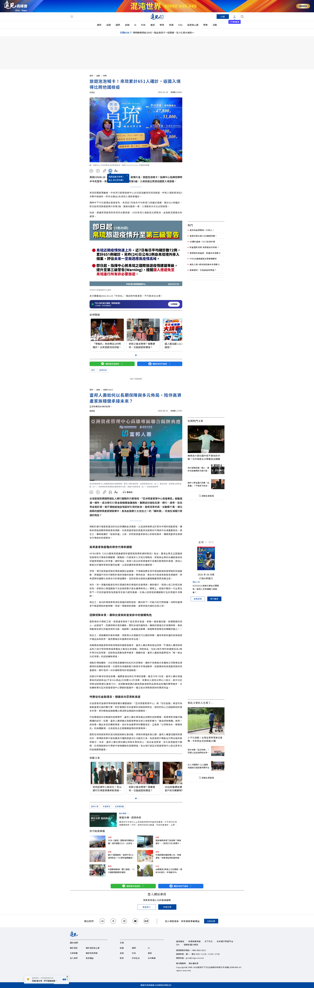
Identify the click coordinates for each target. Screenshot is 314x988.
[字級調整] (116, 171)
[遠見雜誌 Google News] (146, 921)
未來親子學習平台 (225, 941)
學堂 (205, 24)
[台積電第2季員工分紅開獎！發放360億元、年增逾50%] (145, 870)
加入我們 (74, 958)
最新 (99, 24)
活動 (215, 24)
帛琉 (93, 370)
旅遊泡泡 (103, 370)
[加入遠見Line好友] (102, 921)
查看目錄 (198, 598)
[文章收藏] (110, 170)
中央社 (92, 92)
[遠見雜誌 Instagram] (124, 921)
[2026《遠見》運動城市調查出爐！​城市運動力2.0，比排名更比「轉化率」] (97, 842)
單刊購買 (214, 598)
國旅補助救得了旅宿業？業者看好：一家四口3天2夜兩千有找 (168, 842)
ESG (180, 24)
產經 (152, 24)
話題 (108, 24)
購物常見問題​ (92, 953)
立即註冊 (211, 921)
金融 (127, 24)
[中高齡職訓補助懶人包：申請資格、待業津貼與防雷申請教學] (145, 856)
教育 (162, 24)
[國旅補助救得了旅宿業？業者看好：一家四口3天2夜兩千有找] (145, 842)
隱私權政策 (193, 963)
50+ (178, 944)
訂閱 (223, 16)
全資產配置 (119, 806)
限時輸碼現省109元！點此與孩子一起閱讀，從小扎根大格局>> (163, 32)
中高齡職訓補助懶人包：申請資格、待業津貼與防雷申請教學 (168, 856)
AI (135, 24)
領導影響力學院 (191, 944)
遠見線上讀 (192, 24)
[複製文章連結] (104, 171)
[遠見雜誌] (157, 16)
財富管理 (106, 806)
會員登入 (147, 907)
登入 (110, 179)
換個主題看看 (208, 496)
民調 (171, 24)
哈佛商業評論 (194, 941)
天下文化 (209, 941)
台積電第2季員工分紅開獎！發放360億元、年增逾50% (169, 871)
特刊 (211, 542)
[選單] (72, 16)
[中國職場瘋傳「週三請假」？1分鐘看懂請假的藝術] (97, 870)
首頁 (91, 75)
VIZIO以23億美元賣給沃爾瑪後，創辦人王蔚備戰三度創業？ (206, 589)
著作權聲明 (181, 963)
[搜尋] (242, 17)
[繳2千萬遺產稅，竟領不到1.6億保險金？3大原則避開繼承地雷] (97, 856)
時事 (105, 75)
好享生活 (136, 958)
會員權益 (90, 958)
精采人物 (196, 582)
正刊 (201, 542)
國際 (118, 24)
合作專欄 (152, 958)
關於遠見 (74, 948)
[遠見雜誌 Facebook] (113, 921)
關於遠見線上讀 (92, 948)
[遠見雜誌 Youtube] (135, 921)
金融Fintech (108, 389)
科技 (143, 24)
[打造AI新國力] (206, 558)
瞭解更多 (303, 6)
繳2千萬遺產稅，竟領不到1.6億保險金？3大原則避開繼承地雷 (121, 856)
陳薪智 (92, 410)
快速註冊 (167, 906)
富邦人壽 (94, 806)
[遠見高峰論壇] (15, 6)
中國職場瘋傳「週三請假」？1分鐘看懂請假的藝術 (121, 871)
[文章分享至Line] (91, 171)
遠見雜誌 (180, 941)
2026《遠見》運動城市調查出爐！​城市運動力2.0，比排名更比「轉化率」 (121, 842)
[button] (179, 330)
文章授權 (74, 953)
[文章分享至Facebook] (98, 171)
